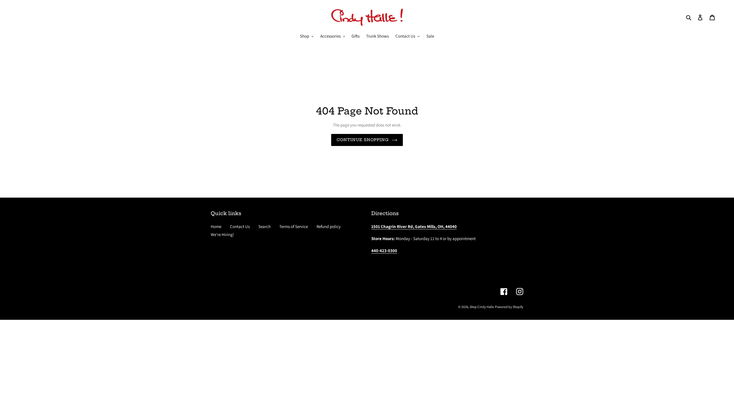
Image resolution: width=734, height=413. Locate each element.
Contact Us (240, 226)
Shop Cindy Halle (482, 307)
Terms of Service (293, 226)
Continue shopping (363, 139)
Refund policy (329, 226)
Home (216, 226)
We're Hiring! (222, 234)
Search (264, 226)
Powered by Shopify (509, 307)
